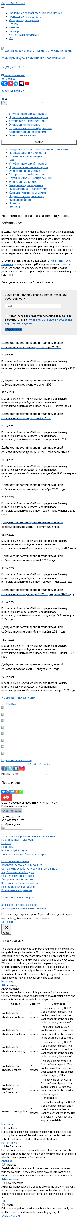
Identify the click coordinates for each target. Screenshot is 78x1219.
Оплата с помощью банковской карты (24, 854)
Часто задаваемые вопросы (18, 897)
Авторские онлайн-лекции (17, 879)
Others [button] (5, 1201)
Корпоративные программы (18, 886)
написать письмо (14, 75)
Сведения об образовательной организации (28, 836)
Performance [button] (9, 1142)
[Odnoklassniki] (17, 792)
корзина (9, 78)
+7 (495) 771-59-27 (12, 67)
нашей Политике (60, 918)
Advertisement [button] (10, 1179)
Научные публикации (14, 850)
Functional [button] (7, 1124)
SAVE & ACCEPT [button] (10, 1215)
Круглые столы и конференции (19, 883)
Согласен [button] (7, 921)
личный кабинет (14, 91)
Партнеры (7, 846)
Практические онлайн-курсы (18, 875)
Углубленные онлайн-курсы (17, 872)
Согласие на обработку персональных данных (29, 868)
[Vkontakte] (3, 792)
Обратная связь (12, 810)
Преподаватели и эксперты (17, 839)
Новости (6, 843)
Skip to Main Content (13, 3)
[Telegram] (12, 792)
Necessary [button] (7, 981)
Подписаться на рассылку (16, 760)
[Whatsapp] (21, 792)
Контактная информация (16, 890)
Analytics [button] (6, 1160)
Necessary (12, 985)
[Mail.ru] (8, 792)
